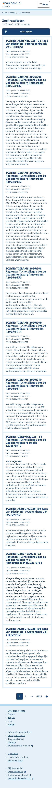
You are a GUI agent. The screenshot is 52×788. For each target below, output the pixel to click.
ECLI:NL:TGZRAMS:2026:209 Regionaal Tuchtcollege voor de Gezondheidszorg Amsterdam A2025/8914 (26, 327)
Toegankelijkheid (16, 739)
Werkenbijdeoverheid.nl (19, 778)
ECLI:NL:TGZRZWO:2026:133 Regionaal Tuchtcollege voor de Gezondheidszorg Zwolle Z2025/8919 (26, 441)
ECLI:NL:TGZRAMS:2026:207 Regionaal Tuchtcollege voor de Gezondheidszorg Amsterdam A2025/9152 (26, 177)
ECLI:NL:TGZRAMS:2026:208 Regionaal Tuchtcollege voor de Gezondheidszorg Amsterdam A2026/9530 (26, 273)
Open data (13, 753)
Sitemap (12, 742)
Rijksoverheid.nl (15, 771)
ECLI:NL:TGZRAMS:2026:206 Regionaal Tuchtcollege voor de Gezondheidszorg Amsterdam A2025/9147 (26, 81)
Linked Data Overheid (18, 757)
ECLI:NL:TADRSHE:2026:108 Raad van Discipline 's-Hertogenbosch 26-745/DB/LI (27, 43)
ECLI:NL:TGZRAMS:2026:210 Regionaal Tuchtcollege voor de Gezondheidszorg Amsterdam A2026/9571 (26, 384)
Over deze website (16, 710)
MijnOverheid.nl (15, 768)
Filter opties (26, 31)
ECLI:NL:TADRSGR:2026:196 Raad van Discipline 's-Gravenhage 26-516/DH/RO (27, 631)
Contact (11, 714)
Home (4, 13)
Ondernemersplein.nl (18, 775)
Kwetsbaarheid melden (19, 745)
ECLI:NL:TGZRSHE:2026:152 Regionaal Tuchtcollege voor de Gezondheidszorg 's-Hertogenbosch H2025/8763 (26, 558)
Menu (45, 4)
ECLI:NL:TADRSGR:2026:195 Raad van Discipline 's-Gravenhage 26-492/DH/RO (27, 511)
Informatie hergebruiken (19, 732)
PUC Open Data (15, 760)
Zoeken (13, 13)
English (11, 717)
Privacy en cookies (16, 735)
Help (10, 721)
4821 (39, 697)
